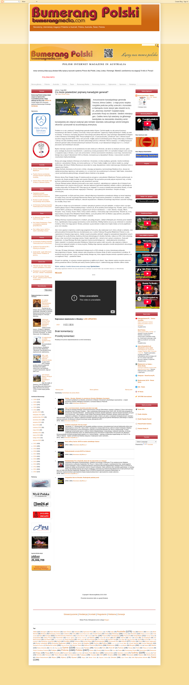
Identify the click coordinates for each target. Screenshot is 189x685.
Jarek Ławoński (69, 639)
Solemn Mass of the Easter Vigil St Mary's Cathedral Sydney (42, 181)
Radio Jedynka (142, 414)
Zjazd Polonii (124, 657)
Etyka (40, 635)
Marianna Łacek (51, 645)
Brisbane (43, 634)
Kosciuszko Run (113, 641)
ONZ (51, 648)
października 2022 (38, 417)
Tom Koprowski (72, 655)
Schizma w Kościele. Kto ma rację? (76, 425)
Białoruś (140, 632)
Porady (99, 650)
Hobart (101, 637)
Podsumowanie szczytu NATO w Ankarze (78, 451)
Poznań (107, 650)
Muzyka (132, 645)
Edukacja (115, 634)
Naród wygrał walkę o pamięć (146, 331)
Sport (97, 653)
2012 (35, 466)
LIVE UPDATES (90, 319)
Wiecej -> (84, 403)
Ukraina (63, 94)
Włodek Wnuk (92, 657)
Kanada (146, 639)
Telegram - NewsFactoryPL (146, 375)
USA (101, 655)
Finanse (104, 635)
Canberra (66, 634)
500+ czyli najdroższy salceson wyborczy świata (47, 358)
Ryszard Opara (67, 653)
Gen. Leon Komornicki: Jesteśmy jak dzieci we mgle (81, 408)
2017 (35, 454)
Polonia (47, 84)
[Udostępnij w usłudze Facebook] (70, 325)
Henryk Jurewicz (82, 637)
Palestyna (78, 648)
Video (120, 655)
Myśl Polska (141, 330)
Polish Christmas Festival (40, 650)
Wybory (63, 657)
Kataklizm (35, 641)
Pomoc (91, 650)
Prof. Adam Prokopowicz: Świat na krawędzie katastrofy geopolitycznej (42, 224)
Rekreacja (153, 650)
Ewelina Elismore (80, 635)
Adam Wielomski (55, 632)
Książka (86, 643)
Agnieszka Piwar (88, 632)
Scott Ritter (79, 653)
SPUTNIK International (145, 396)
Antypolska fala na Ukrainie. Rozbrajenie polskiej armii (82, 477)
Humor (108, 637)
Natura (146, 645)
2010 (35, 472)
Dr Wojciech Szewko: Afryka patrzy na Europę (41, 218)
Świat (72, 84)
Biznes (148, 631)
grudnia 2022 (37, 412)
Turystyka (93, 655)
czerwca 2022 (37, 427)
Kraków (133, 641)
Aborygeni (44, 632)
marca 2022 (36, 435)
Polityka (54, 650)
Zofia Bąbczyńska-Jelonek (139, 657)
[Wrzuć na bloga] (66, 325)
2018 (35, 451)
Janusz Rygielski (58, 639)
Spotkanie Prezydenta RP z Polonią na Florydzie (41, 247)
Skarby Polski (88, 653)
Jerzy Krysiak (91, 639)
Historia (92, 637)
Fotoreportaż (114, 635)
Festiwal (89, 635)
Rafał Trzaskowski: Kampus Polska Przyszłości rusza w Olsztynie (145, 323)
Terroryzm (48, 655)
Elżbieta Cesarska (145, 633)
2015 (35, 459)
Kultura (104, 643)
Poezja (130, 648)
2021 (35, 443)
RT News (140, 391)
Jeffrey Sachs (81, 639)
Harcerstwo (59, 637)
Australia (56, 84)
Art (106, 632)
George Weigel (150, 635)
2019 (35, 448)
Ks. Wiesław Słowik (76, 643)
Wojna (67, 94)
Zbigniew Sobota (103, 657)
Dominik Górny (97, 634)
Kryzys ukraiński (41, 643)
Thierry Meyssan (59, 655)
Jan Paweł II (47, 639)
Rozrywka (57, 653)
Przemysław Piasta (130, 650)
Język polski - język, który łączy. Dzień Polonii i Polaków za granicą (42, 253)
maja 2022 (36, 430)
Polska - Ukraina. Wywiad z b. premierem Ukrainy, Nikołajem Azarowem (87, 398)
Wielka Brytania (151, 655)
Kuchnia (96, 643)
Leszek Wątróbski (147, 643)
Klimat (59, 641)
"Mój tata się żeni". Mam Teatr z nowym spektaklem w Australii (42, 266)
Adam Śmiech (67, 632)
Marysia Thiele (76, 645)
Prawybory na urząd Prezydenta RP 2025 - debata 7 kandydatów (42, 271)
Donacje (121, 614)
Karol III (152, 639)
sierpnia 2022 (37, 422)
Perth (103, 648)
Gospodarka (36, 637)
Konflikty (67, 641)
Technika (39, 655)
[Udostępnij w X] (68, 325)
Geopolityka (137, 635)
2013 (35, 464)
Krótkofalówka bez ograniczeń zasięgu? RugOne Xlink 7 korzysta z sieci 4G (147, 351)
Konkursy (77, 641)
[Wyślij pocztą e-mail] (64, 325)
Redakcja (132, 84)
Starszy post (128, 389)
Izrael (136, 637)
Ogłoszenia (112, 84)
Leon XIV (114, 643)
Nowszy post (59, 389)
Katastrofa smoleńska (47, 641)
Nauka (154, 645)
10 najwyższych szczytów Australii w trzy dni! (46, 340)
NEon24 (58, 273)
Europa (48, 635)
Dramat (107, 634)
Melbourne (110, 645)
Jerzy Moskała (102, 639)
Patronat (96, 648)
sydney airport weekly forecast (147, 190)
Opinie (65, 647)
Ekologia (125, 633)
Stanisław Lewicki (122, 653)
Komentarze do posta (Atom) (70, 393)
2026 (35, 399)
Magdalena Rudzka (38, 645)
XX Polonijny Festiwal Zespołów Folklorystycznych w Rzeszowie (42, 205)
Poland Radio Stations (144, 424)
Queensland (143, 650)
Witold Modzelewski (42, 657)
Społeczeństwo (108, 653)
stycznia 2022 (37, 440)
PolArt (137, 648)
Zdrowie (113, 657)
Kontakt (92, 614)
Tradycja (83, 655)
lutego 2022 (36, 437)
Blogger (106, 620)
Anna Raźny (99, 631)
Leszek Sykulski (133, 643)
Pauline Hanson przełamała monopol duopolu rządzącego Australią (42, 175)
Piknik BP (112, 648)
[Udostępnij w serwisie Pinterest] (73, 325)
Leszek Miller (122, 643)
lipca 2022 (36, 425)
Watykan (140, 655)
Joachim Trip (112, 639)
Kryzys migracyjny (150, 641)
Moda (124, 645)
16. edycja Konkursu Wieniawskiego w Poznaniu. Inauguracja (46, 303)
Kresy (140, 641)
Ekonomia (133, 634)
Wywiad (74, 657)
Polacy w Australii (148, 648)
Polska (64, 84)
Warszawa (129, 655)
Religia (38, 653)
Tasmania (148, 653)
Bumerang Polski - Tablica (146, 95)
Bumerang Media (83, 84)
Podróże (121, 648)
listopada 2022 (37, 414)
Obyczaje (57, 648)
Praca (114, 650)
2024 (35, 404)
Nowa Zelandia (41, 648)
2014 (35, 461)
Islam (130, 637)
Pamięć (86, 648)
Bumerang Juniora (98, 84)
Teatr (154, 653)
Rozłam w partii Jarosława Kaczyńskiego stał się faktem (41, 200)
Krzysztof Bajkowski (59, 643)
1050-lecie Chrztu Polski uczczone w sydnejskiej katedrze (46, 323)
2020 (35, 446)
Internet (123, 637)
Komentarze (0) (77, 403)
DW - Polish (141, 387)
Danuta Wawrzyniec (84, 633)
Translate (150, 444)
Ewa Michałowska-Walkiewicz (64, 635)
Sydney (134, 653)
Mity (120, 645)
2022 (35, 410)
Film (96, 635)
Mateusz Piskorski (89, 645)
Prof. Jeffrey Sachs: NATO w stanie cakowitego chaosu (82, 441)
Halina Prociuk (48, 637)
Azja (134, 632)
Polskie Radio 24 (143, 428)
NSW (140, 645)
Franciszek (127, 635)
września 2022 (37, 420)
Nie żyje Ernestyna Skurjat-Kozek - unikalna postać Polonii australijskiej (42, 277)
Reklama (112, 614)
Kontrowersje (99, 641)
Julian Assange (131, 639)
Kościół (124, 641)
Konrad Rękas (87, 641)
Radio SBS (141, 409)
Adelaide (77, 632)
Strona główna (36, 84)
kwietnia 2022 (37, 432)
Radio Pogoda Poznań (144, 419)
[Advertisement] (82, 36)
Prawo (120, 650)
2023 (35, 407)
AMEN (35, 632)
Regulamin (102, 614)
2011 (35, 469)
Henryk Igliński (70, 637)
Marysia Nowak (65, 645)
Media (100, 645)
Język (139, 639)
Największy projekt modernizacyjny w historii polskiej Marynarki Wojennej (41, 194)
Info (114, 637)
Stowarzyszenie (70, 614)
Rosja (47, 653)
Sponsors (122, 84)
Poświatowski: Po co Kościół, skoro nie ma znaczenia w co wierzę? (86, 461)
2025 (35, 402)
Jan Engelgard (146, 637)
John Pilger (122, 639)
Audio (112, 632)
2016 (35, 456)
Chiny (74, 634)
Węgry (83, 657)
